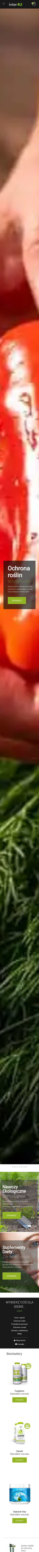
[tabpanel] (19, 583)
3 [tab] (16, 1167)
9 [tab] (26, 1167)
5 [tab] (19, 1167)
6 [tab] (21, 1167)
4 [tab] (18, 1167)
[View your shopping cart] (34, 4)
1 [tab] (12, 1167)
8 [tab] (25, 1167)
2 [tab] (14, 1167)
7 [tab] (23, 1167)
